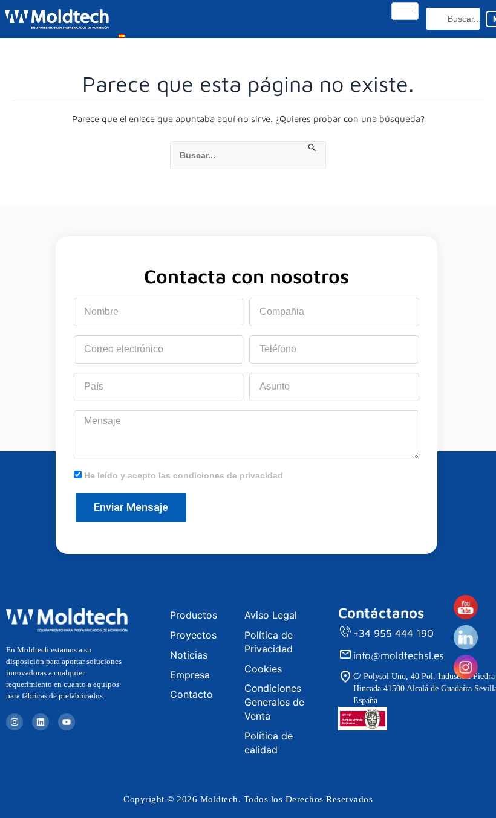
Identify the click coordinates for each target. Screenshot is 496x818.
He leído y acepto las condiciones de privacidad (183, 475)
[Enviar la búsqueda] (312, 148)
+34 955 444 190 (393, 633)
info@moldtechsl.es (398, 655)
